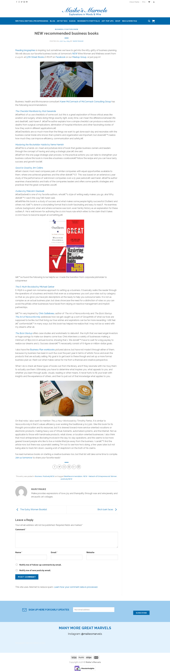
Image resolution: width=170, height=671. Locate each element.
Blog (52, 21)
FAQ (143, 2)
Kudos (72, 21)
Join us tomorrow (23, 457)
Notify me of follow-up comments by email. (40, 565)
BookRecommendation (73, 476)
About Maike (134, 2)
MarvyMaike (78, 41)
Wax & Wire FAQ (129, 21)
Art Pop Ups (107, 21)
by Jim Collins (29, 168)
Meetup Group (79, 57)
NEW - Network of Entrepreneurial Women (100, 476)
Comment (20, 529)
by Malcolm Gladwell (29, 191)
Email (54, 552)
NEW (74, 53)
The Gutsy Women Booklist (33, 509)
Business (59, 29)
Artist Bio (62, 21)
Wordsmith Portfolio (88, 21)
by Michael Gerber (34, 286)
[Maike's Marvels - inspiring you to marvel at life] (85, 11)
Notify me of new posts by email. (35, 570)
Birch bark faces (105, 509)
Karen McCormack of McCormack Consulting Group (85, 101)
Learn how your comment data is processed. (76, 587)
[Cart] (153, 21)
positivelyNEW (66, 479)
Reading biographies (25, 50)
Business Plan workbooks (42, 349)
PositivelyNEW (71, 29)
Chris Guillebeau (46, 313)
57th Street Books (35, 57)
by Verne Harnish (39, 144)
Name (18, 552)
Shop (117, 21)
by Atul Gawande (35, 111)
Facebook (60, 57)
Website (90, 552)
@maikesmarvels (91, 633)
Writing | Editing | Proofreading (31, 21)
